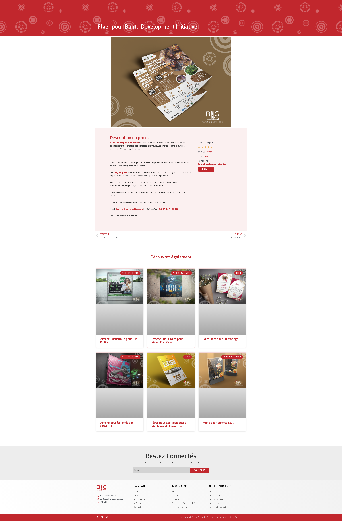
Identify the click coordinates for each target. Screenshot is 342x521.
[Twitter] (102, 517)
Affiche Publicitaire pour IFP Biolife (118, 340)
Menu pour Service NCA (218, 423)
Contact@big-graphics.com (129, 209)
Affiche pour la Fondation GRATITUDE (117, 424)
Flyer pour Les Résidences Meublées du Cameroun (168, 424)
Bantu (208, 156)
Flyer (209, 151)
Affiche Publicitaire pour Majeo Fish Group (167, 340)
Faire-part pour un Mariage (220, 339)
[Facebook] (97, 517)
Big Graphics (121, 172)
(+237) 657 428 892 (168, 209)
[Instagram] (107, 517)
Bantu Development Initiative (124, 142)
